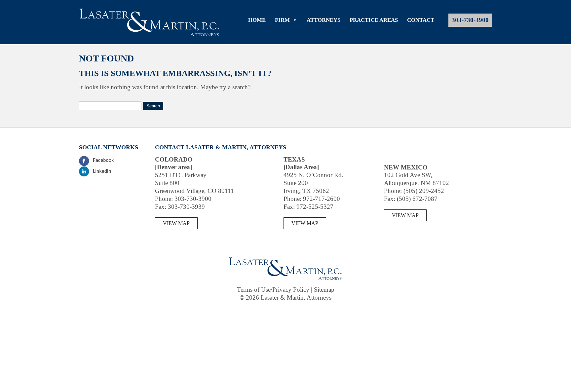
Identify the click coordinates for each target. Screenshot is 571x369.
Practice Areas (374, 20)
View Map (176, 223)
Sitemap (324, 289)
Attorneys (323, 20)
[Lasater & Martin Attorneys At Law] (149, 35)
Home (257, 20)
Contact (420, 20)
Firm (282, 20)
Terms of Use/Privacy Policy (273, 289)
